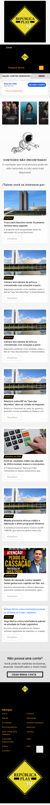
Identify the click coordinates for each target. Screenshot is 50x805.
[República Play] (25, 57)
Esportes (31, 727)
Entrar (8, 47)
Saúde (5, 718)
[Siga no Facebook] (9, 699)
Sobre (5, 746)
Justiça (30, 732)
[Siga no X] (25, 699)
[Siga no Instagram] (17, 699)
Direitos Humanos (35, 723)
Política (30, 713)
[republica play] (25, 21)
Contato (6, 751)
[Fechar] (39, 749)
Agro (29, 739)
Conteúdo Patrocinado (8, 740)
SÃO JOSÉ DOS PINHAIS (9, 733)
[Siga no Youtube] (33, 699)
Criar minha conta (24, 674)
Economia (6, 723)
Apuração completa (37, 85)
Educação (31, 718)
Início (4, 713)
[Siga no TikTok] (41, 699)
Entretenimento (9, 727)
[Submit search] (41, 68)
